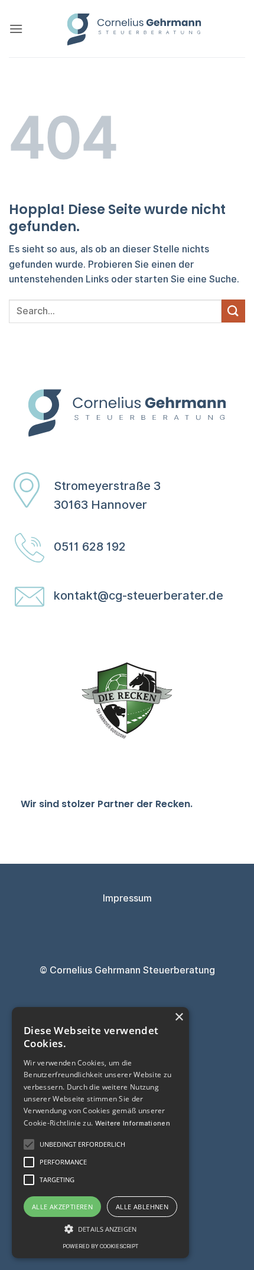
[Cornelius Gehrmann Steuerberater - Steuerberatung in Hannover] (134, 28)
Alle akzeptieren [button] (62, 1206)
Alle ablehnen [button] (142, 1206)
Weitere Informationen (132, 1123)
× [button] (178, 1017)
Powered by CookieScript (100, 1246)
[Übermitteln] (233, 311)
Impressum (127, 898)
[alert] (100, 1132)
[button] (16, 28)
